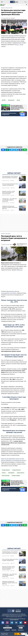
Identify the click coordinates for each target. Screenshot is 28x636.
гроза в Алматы (20, 472)
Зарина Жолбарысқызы (22, 243)
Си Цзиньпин (11, 100)
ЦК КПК (3, 100)
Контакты (21, 630)
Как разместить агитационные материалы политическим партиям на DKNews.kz (14, 619)
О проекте (7, 630)
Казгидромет (11, 472)
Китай (18, 100)
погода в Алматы (6, 470)
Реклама (14, 630)
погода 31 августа (16, 470)
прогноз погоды (5, 475)
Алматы (4, 472)
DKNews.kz (19, 269)
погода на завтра (16, 475)
